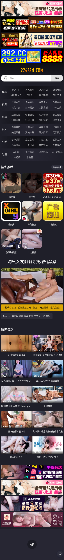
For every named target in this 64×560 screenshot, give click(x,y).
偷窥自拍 (15, 127)
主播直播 (43, 107)
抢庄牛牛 (57, 94)
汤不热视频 (57, 152)
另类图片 (57, 132)
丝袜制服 (29, 107)
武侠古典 (57, 139)
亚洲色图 (29, 127)
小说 (4, 142)
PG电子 (15, 89)
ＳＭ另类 (57, 107)
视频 (4, 104)
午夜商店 (29, 152)
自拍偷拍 (29, 102)
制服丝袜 (15, 119)
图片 (4, 129)
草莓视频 (43, 152)
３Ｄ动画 (57, 102)
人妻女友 (43, 139)
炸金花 (29, 94)
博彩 (4, 92)
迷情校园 (15, 144)
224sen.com (32, 70)
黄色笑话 (43, 144)
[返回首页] (60, 554)
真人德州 (29, 89)
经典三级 (29, 119)
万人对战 (43, 89)
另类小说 (29, 144)
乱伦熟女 (43, 119)
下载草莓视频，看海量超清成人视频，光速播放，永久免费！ (32, 307)
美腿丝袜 (15, 132)
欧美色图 (43, 127)
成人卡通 (43, 114)
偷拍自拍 (29, 114)
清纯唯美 (29, 132)
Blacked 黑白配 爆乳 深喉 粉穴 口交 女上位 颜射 (26, 316)
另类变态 (57, 119)
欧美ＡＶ (43, 102)
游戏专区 (57, 89)
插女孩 (16, 152)
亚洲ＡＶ (15, 102)
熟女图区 (43, 132)
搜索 (57, 78)
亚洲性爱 (15, 114)
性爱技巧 (57, 144)
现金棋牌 (43, 94)
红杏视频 (15, 157)
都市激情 (15, 139)
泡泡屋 (29, 157)
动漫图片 (57, 127)
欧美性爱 (57, 114)
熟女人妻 (15, 107)
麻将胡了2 (16, 94)
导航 (4, 154)
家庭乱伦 (29, 139)
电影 (4, 117)
